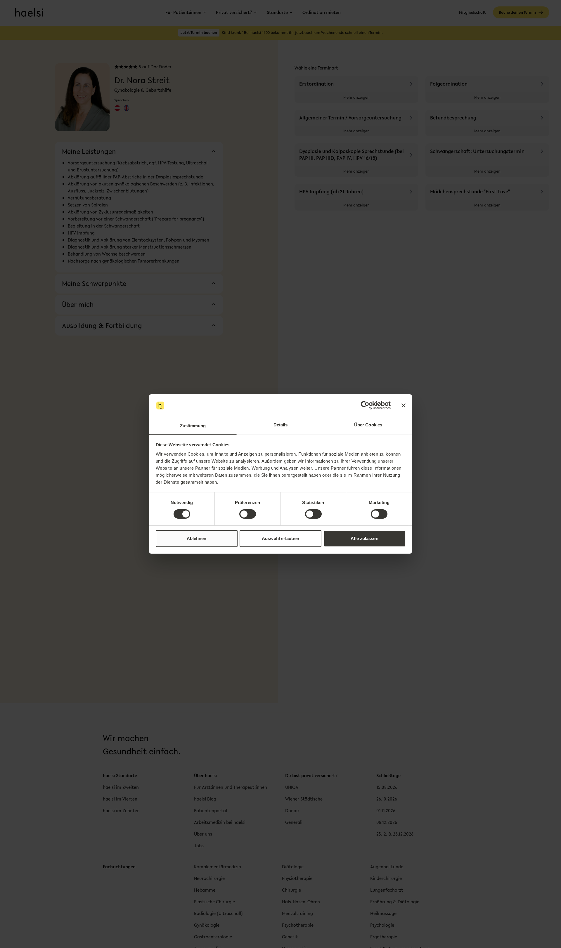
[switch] (247, 514)
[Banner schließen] (403, 405)
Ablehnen (197, 538)
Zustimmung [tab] (193, 425)
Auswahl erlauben (280, 538)
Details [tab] (280, 424)
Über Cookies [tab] (368, 424)
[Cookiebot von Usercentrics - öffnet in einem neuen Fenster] (365, 405)
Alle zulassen (364, 538)
